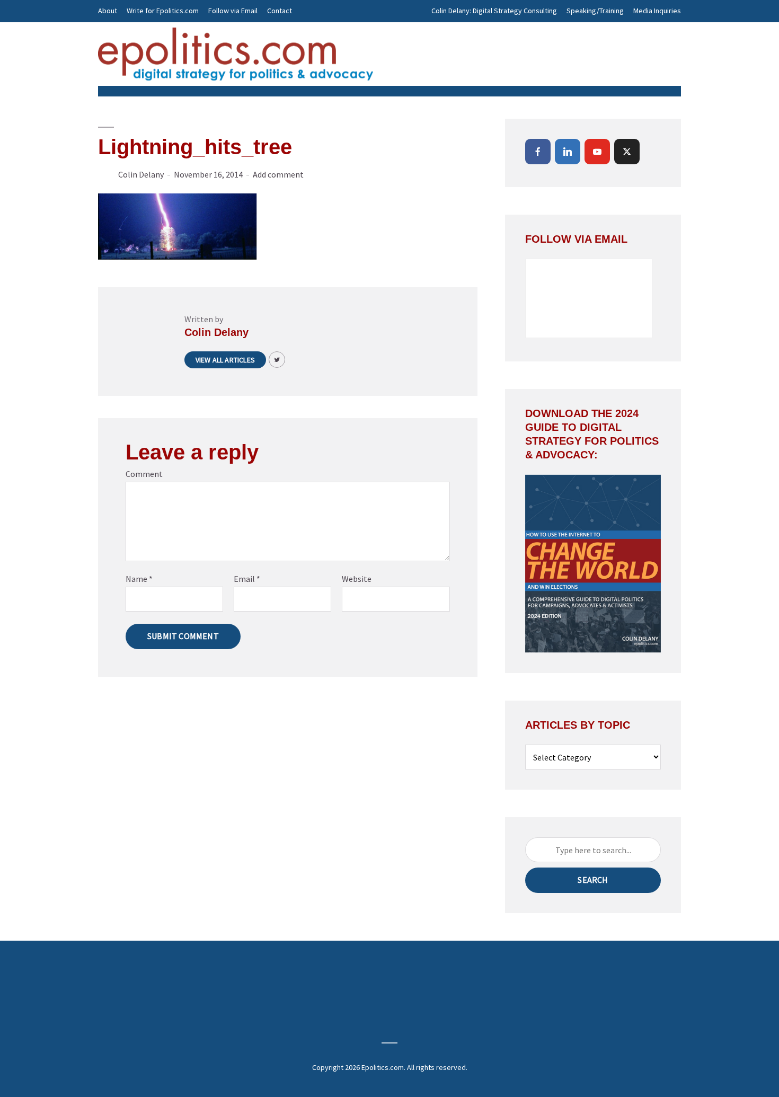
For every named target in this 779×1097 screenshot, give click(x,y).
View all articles (225, 360)
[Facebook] (538, 151)
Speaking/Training (595, 10)
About (107, 10)
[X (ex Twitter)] (627, 151)
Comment (144, 473)
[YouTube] (597, 151)
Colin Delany (141, 174)
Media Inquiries (657, 10)
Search (593, 879)
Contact (279, 10)
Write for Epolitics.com (163, 10)
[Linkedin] (567, 151)
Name (139, 578)
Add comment (278, 174)
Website (356, 578)
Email (247, 578)
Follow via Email (233, 10)
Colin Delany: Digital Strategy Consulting (494, 10)
